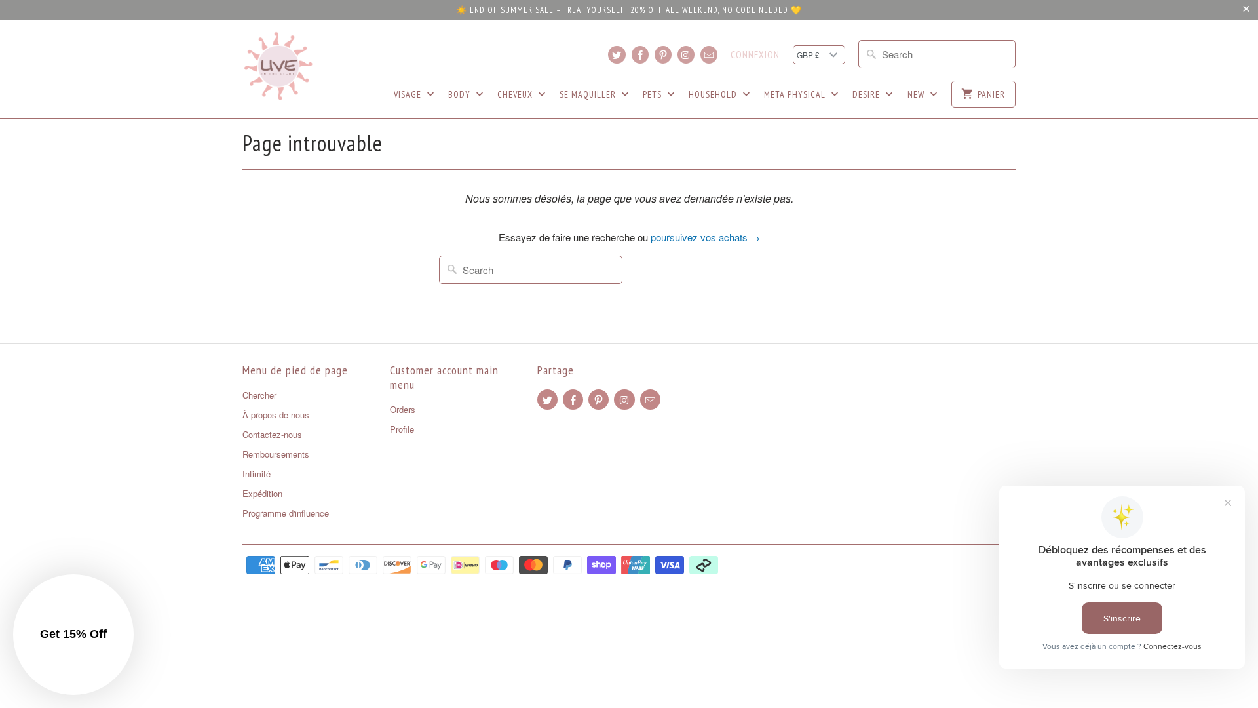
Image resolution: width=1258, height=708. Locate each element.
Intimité (256, 473)
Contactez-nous (272, 434)
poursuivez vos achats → (705, 237)
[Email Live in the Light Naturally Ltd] (708, 55)
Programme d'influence (285, 513)
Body (460, 94)
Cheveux (516, 94)
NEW (917, 94)
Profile (402, 429)
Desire (867, 94)
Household (714, 94)
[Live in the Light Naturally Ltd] (278, 66)
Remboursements (275, 454)
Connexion (755, 55)
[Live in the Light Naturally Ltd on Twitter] (616, 55)
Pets (653, 94)
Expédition (262, 493)
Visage (409, 94)
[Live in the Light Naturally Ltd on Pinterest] (663, 55)
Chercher (259, 395)
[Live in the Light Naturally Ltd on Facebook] (640, 55)
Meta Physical (796, 94)
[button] (73, 634)
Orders (402, 409)
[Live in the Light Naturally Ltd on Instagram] (686, 55)
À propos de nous (275, 414)
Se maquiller (589, 94)
